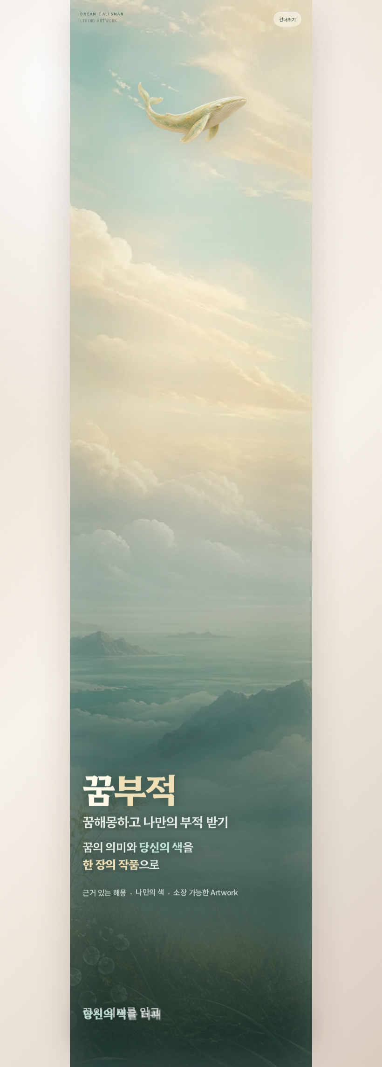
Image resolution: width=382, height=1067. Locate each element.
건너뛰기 (287, 19)
